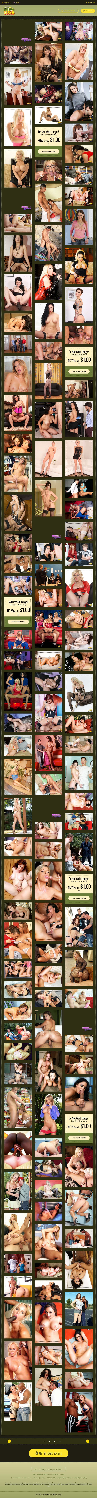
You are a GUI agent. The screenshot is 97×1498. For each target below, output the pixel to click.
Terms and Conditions (16, 1478)
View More (62, 1474)
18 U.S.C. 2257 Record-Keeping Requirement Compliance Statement (63, 1478)
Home (34, 1474)
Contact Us (42, 1478)
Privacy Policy (83, 1478)
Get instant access (88, 11)
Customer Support (27, 1478)
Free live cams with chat (69, 11)
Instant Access (54, 1474)
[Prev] (9, 1441)
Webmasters (36, 1478)
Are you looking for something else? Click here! (49, 1469)
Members (39, 1474)
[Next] (87, 1441)
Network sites (7, 3)
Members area (91, 2)
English (17, 3)
